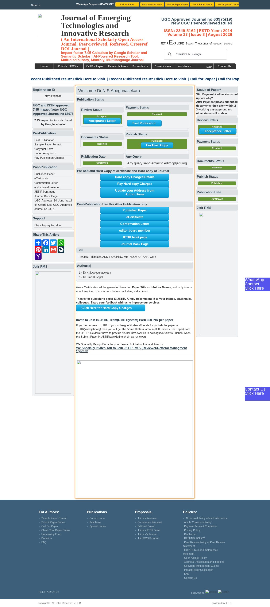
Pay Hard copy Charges (134, 183)
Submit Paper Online (53, 522)
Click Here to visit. (61, 79)
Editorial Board (146, 526)
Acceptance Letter (102, 120)
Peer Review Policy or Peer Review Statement (204, 544)
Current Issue (163, 66)
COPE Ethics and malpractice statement (200, 552)
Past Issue (95, 522)
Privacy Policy (192, 530)
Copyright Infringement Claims (201, 565)
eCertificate (41, 178)
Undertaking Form (45, 153)
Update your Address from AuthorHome (134, 192)
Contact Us (224, 66)
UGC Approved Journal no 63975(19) (196, 19)
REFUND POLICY (194, 538)
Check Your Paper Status (55, 530)
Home (44, 66)
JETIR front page (44, 191)
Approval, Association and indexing (204, 561)
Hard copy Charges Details (134, 177)
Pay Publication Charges (49, 157)
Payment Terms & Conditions (200, 526)
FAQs (209, 67)
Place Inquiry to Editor (48, 225)
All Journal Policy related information (207, 518)
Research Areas (118, 66)
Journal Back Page (46, 196)
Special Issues (97, 526)
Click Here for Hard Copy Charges (106, 308)
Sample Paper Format (47, 144)
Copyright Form (43, 148)
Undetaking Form (51, 534)
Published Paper (44, 174)
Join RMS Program (148, 538)
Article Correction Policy (198, 522)
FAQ (43, 542)
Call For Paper (94, 66)
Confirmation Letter (46, 182)
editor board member (46, 187)
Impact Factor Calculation (198, 569)
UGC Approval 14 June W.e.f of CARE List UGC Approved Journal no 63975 (53, 205)
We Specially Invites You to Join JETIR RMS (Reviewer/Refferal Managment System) (131, 349)
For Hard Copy (157, 145)
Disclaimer (190, 534)
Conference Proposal (150, 522)
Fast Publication (44, 140)
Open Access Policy (195, 557)
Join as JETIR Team (149, 530)
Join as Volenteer (147, 534)
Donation (46, 538)
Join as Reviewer (147, 518)
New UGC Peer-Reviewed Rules (201, 23)
